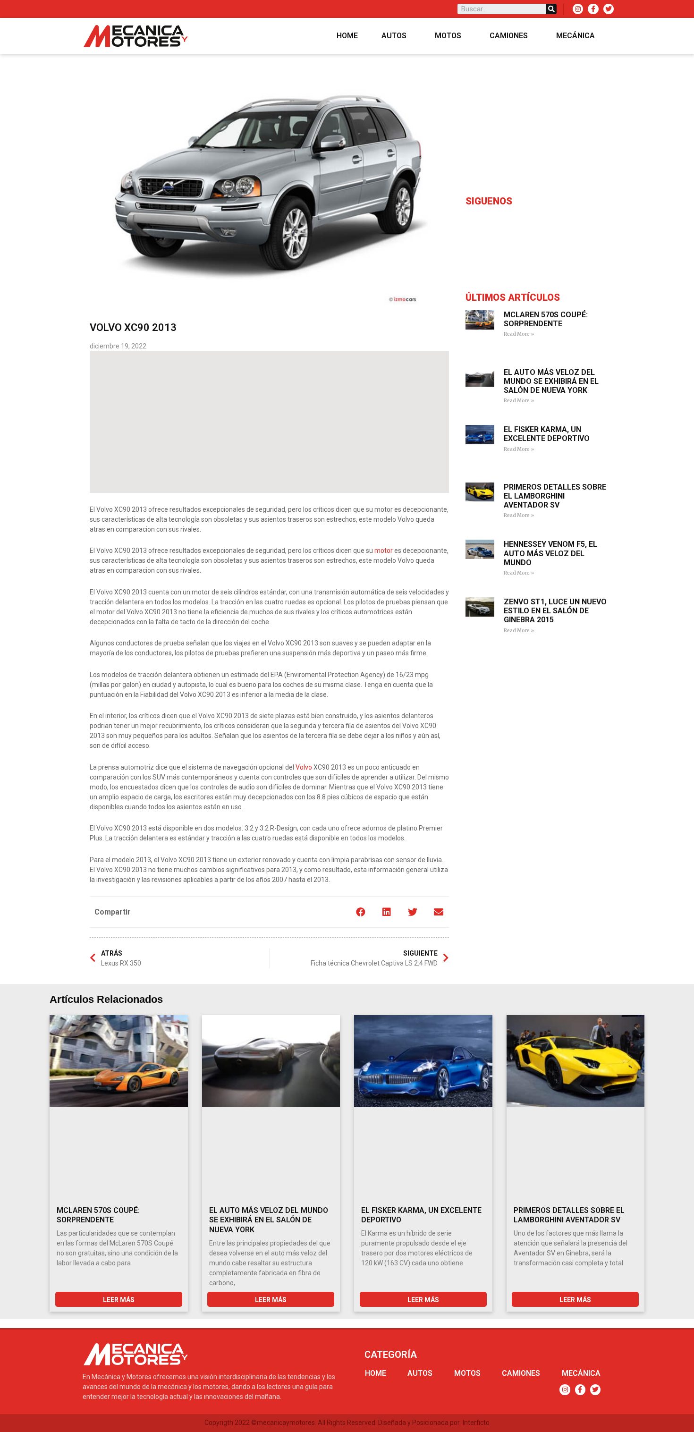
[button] (360, 912)
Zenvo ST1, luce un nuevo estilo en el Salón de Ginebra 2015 (555, 610)
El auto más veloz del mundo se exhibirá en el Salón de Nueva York (551, 381)
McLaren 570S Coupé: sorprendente (546, 319)
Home (347, 35)
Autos (393, 35)
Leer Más (119, 1300)
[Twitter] (608, 9)
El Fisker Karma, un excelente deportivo (547, 434)
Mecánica (575, 35)
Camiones (509, 35)
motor (383, 550)
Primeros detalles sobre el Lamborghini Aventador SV (555, 496)
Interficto (476, 1422)
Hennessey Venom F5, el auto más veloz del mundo (550, 553)
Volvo (304, 767)
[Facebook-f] (593, 9)
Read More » (519, 334)
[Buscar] (551, 9)
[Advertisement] (269, 422)
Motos (448, 35)
